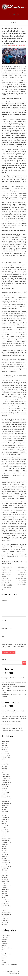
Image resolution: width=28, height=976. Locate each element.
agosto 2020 (5, 869)
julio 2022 (4, 821)
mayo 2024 (5, 786)
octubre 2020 (5, 865)
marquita (4, 721)
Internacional (5, 943)
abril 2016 (4, 916)
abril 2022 (4, 828)
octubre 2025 (5, 760)
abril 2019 (4, 897)
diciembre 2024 (6, 776)
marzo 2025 (5, 772)
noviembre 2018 (6, 900)
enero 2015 (5, 918)
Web (3, 636)
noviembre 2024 (6, 778)
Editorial (4, 941)
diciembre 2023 (6, 797)
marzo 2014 (5, 922)
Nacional (4, 952)
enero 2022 (5, 834)
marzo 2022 (5, 830)
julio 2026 (4, 743)
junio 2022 (4, 823)
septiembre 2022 (6, 817)
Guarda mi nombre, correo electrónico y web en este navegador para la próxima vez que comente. (14, 646)
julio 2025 (4, 766)
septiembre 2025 (6, 762)
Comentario (5, 600)
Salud (3, 960)
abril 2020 (4, 877)
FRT (18, 973)
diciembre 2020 (6, 860)
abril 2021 (4, 852)
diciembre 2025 (6, 756)
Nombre (4, 620)
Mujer (3, 950)
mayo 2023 (5, 811)
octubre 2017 (5, 908)
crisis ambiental (6, 935)
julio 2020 (4, 871)
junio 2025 (4, 768)
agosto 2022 (5, 819)
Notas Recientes (6, 954)
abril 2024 (4, 788)
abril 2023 (4, 813)
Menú (15, 22)
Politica (3, 958)
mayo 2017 (5, 910)
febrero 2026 (5, 754)
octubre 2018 (5, 902)
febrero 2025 (5, 774)
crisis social (5, 937)
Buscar (4, 659)
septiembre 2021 (6, 842)
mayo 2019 (5, 895)
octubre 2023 (5, 801)
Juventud (4, 945)
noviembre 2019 (6, 885)
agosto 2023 (5, 805)
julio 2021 (4, 846)
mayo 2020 (5, 875)
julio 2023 (4, 807)
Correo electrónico (7, 628)
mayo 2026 (5, 747)
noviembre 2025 (6, 758)
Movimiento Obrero (7, 948)
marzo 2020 (5, 879)
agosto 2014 (5, 920)
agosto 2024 (5, 784)
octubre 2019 (5, 887)
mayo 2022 (5, 826)
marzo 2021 (5, 854)
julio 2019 (4, 891)
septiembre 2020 (6, 867)
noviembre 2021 (6, 838)
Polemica (4, 956)
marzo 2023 (5, 815)
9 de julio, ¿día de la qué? (14, 721)
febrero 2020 (5, 881)
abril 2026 (4, 749)
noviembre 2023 (6, 799)
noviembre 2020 (6, 862)
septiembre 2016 (6, 914)
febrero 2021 (5, 856)
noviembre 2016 (6, 912)
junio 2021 (4, 848)
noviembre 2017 (6, 906)
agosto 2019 (5, 889)
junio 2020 (4, 873)
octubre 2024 (5, 780)
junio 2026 (4, 745)
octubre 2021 (5, 840)
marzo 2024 (5, 790)
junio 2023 (4, 809)
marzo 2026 (5, 751)
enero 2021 (5, 858)
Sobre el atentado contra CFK (14, 725)
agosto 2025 (5, 764)
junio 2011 (4, 924)
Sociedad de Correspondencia (10, 964)
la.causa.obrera (11, 45)
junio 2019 (4, 893)
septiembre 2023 (6, 803)
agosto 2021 (5, 844)
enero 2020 (5, 883)
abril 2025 (4, 770)
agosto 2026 (5, 741)
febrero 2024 (5, 793)
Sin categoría (5, 962)
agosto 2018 (5, 904)
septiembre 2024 (6, 782)
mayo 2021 (5, 850)
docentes (4, 939)
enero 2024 (5, 795)
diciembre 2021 (6, 836)
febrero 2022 (5, 832)
